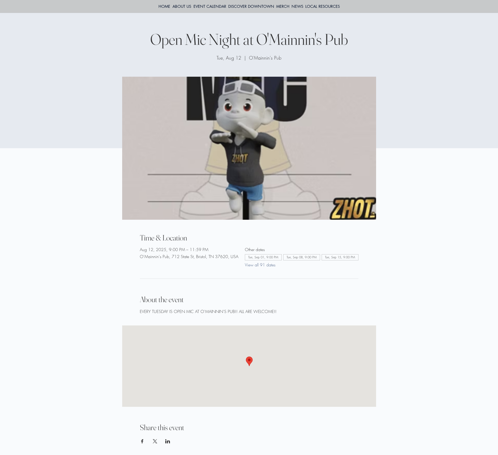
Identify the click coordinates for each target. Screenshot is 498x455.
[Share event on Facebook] (142, 441)
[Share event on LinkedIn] (167, 441)
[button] (322, 6)
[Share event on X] (155, 441)
